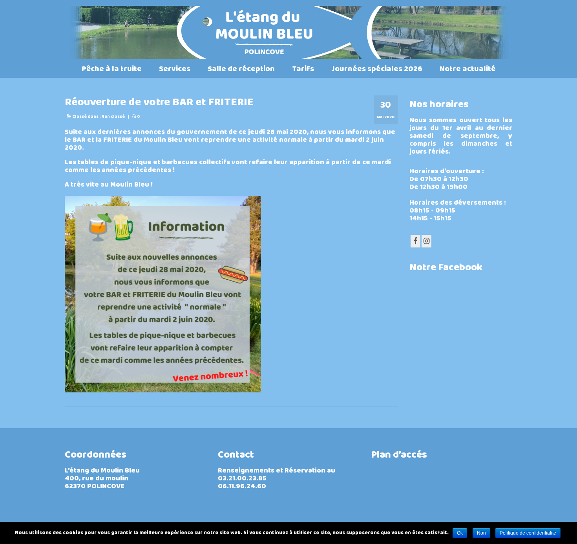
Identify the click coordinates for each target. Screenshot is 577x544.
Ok (460, 533)
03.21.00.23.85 (242, 479)
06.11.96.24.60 (242, 487)
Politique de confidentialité (528, 533)
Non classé (113, 117)
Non (481, 533)
